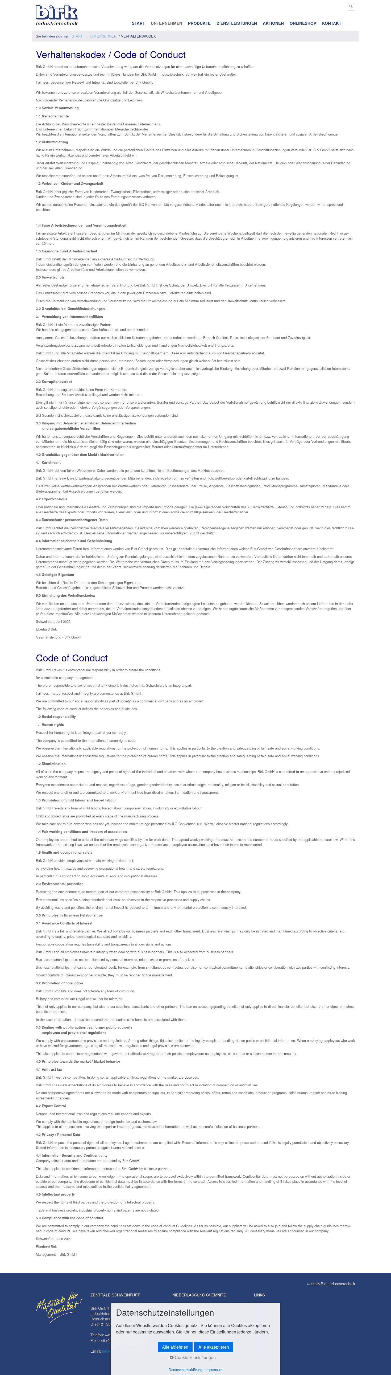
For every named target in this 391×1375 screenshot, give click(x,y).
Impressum (214, 1369)
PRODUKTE (199, 23)
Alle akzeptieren (213, 1347)
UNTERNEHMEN (166, 23)
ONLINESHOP (303, 23)
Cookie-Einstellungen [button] (195, 1357)
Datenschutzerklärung (185, 1369)
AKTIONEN (273, 23)
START (138, 23)
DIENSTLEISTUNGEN (237, 23)
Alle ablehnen (175, 1347)
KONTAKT (331, 23)
